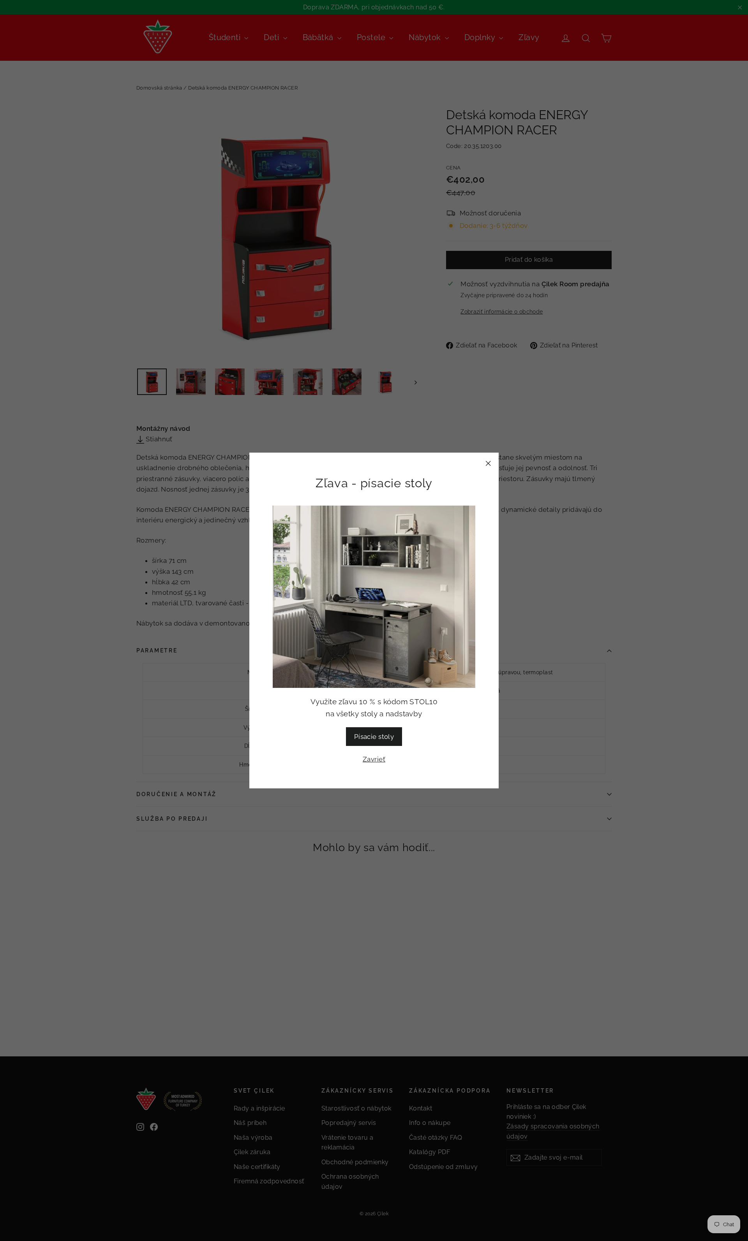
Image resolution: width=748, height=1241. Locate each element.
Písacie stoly (374, 736)
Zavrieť (374, 759)
